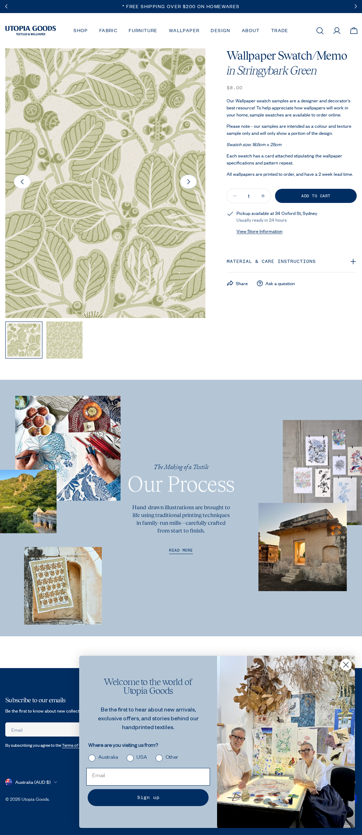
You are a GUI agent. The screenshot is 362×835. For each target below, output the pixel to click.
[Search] (320, 31)
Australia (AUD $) (33, 782)
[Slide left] (22, 182)
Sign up (148, 797)
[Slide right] (188, 182)
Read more (181, 550)
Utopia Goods (35, 799)
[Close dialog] (346, 665)
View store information (259, 231)
